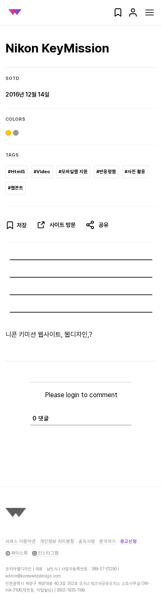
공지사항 (87, 541)
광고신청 (128, 541)
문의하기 (107, 541)
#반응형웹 (106, 171)
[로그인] (133, 15)
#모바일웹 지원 (73, 171)
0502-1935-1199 (71, 589)
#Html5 (16, 171)
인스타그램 (48, 553)
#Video (42, 171)
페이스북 (19, 553)
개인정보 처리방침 (57, 541)
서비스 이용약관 (20, 541)
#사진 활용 (135, 171)
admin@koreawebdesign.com (33, 575)
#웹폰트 (15, 188)
